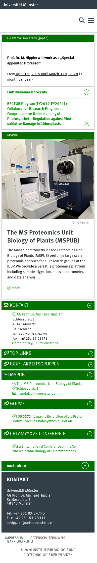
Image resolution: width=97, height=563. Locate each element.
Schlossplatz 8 (27, 388)
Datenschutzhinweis (47, 538)
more (16, 288)
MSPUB (17, 375)
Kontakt (19, 305)
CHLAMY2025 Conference (37, 434)
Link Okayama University (27, 92)
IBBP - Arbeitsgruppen (34, 364)
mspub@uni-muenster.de (36, 393)
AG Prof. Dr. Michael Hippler (39, 314)
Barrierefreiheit (21, 541)
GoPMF (17, 404)
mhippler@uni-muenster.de (37, 343)
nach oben (16, 466)
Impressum (14, 538)
